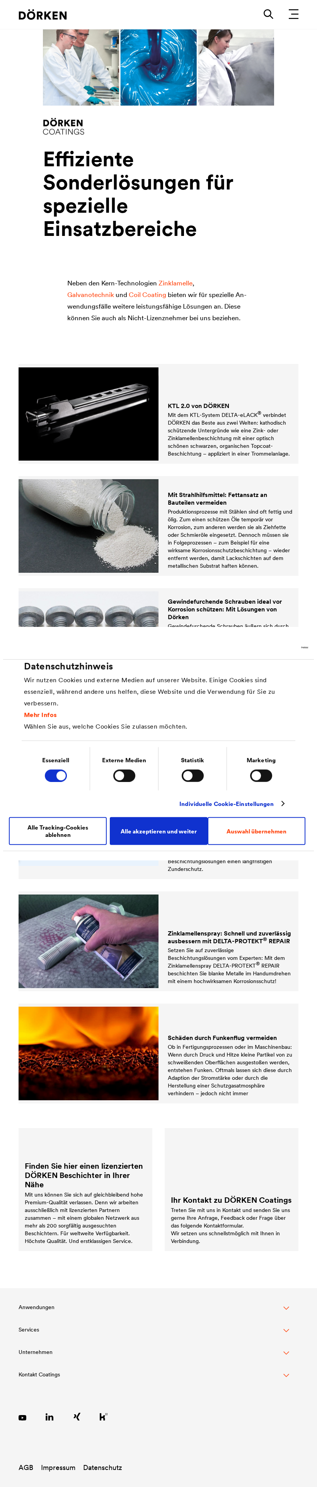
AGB (26, 1467)
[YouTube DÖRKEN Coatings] (22, 1416)
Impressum (58, 1467)
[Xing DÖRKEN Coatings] (76, 1416)
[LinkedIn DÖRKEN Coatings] (49, 1416)
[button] (154, 1311)
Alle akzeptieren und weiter (159, 831)
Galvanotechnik (90, 294)
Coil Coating (147, 294)
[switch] (124, 775)
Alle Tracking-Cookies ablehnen (57, 831)
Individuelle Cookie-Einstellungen (226, 803)
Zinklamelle (175, 283)
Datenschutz (102, 1467)
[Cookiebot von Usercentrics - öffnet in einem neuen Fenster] (274, 647)
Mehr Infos (40, 715)
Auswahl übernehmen (256, 831)
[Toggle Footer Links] (154, 1378)
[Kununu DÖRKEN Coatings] (103, 1416)
